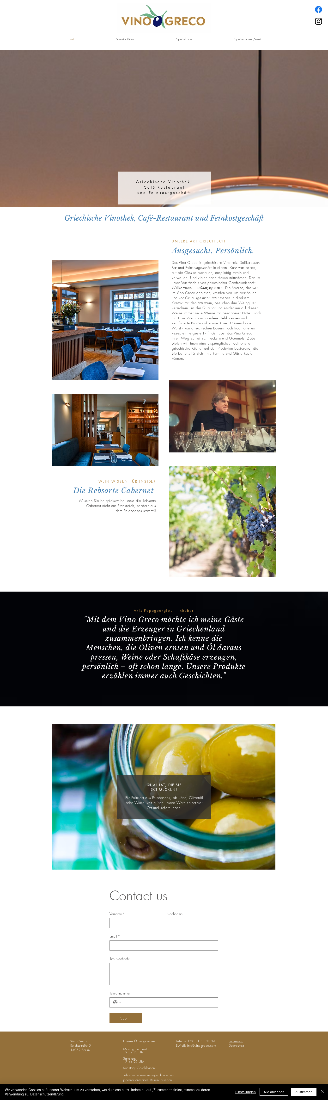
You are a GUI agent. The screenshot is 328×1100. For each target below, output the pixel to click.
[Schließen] (322, 1092)
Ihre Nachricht (119, 958)
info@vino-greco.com (201, 1045)
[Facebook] (318, 9)
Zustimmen (303, 1091)
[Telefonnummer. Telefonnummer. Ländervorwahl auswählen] (117, 1002)
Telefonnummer (119, 993)
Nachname (174, 913)
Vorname (117, 913)
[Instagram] (318, 21)
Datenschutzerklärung (47, 1094)
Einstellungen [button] (245, 1091)
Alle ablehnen (274, 1091)
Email (114, 936)
